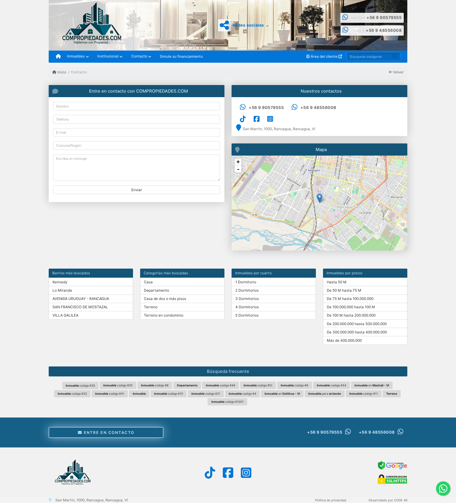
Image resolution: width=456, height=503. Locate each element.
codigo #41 (109, 393)
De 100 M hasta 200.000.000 (351, 315)
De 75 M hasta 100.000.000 (350, 298)
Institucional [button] (108, 56)
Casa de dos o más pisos (165, 298)
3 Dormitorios (247, 298)
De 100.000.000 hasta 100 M (351, 307)
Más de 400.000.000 (344, 340)
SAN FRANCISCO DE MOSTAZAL (80, 307)
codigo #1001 (227, 401)
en (372, 385)
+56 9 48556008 (384, 30)
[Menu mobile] (58, 56)
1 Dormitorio (245, 282)
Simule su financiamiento (181, 56)
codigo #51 (258, 385)
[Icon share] (243, 119)
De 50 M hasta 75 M (344, 290)
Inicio (61, 72)
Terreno (150, 307)
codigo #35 (80, 385)
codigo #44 (331, 385)
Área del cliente (324, 56)
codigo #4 (242, 393)
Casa (148, 282)
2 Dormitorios (247, 290)
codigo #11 (363, 393)
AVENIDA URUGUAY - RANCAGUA (80, 298)
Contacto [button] (139, 56)
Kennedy (59, 282)
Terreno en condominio (163, 315)
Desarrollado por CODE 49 (388, 500)
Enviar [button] (136, 190)
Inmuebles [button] (76, 56)
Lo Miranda (62, 290)
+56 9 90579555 (384, 17)
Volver (398, 72)
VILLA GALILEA (65, 315)
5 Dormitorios (247, 315)
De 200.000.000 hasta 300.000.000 (357, 324)
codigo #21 (205, 393)
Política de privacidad (330, 500)
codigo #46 (220, 385)
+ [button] (238, 162)
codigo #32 (72, 393)
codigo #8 (155, 385)
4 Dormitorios (247, 307)
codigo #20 (118, 385)
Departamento (156, 290)
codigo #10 (168, 393)
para (324, 393)
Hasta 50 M (337, 282)
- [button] (238, 169)
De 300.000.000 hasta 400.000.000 (357, 332)
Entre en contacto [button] (108, 432)
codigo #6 (294, 385)
